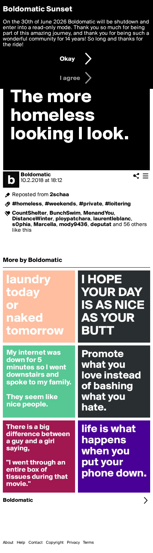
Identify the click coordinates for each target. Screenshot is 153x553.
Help (21, 543)
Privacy (73, 543)
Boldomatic (36, 175)
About (8, 543)
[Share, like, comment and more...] (39, 342)
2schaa (59, 195)
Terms (88, 543)
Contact (35, 543)
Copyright (55, 543)
